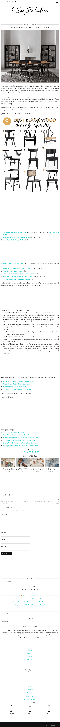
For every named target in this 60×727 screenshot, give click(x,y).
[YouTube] (12, 2)
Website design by (51, 725)
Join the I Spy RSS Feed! (30, 595)
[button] (58, 2)
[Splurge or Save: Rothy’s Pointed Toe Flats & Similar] (23, 462)
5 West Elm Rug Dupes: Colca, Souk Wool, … (37, 470)
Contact (30, 656)
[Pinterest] (9, 2)
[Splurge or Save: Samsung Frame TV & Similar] (8, 462)
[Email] (38, 452)
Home (30, 650)
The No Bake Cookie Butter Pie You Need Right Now (30, 602)
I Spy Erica (30, 653)
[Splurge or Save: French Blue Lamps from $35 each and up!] (52, 462)
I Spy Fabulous (30, 10)
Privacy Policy (30, 696)
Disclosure (30, 659)
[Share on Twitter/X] (8, 495)
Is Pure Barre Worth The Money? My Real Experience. (14, 501)
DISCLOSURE (32, 637)
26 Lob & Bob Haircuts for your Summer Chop (46, 501)
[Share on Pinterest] (10, 495)
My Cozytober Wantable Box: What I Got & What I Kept (30, 605)
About (30, 686)
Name (3, 532)
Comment (4, 514)
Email (3, 539)
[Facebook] (15, 2)
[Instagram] (7, 2)
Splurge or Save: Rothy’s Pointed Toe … (22, 470)
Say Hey (30, 689)
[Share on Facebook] (6, 495)
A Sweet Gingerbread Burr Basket (30, 599)
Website (3, 546)
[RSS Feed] (35, 452)
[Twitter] (4, 2)
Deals (34, 24)
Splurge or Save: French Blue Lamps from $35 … (51, 470)
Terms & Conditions (30, 699)
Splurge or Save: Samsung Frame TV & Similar (8, 470)
